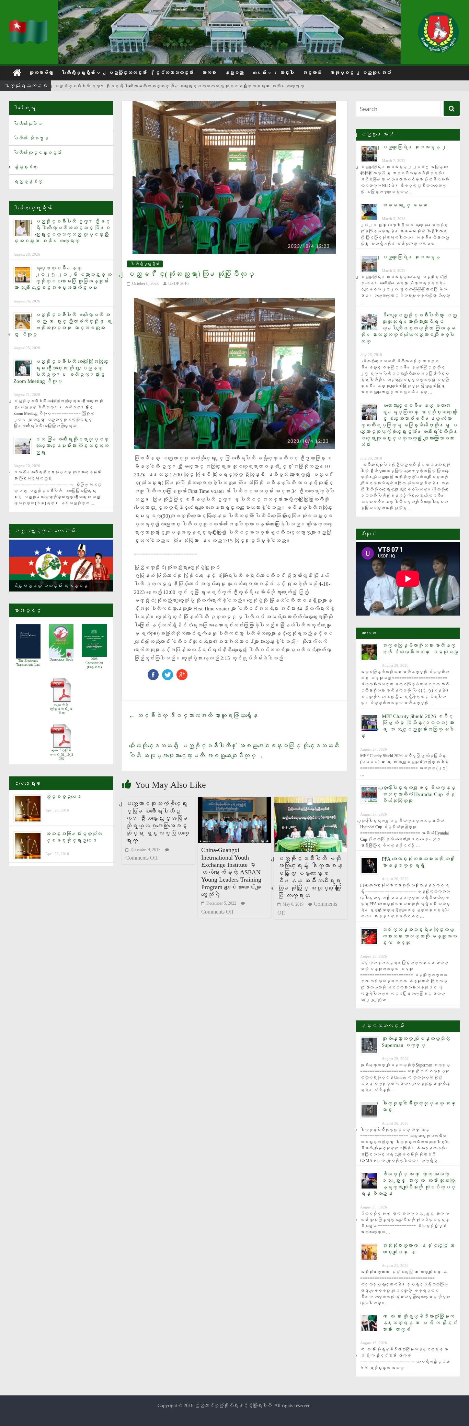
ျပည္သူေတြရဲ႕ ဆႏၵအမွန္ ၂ (414, 147)
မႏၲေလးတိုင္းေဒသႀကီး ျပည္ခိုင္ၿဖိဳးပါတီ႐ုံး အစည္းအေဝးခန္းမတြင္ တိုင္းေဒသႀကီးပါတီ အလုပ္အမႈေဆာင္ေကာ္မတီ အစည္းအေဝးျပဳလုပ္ (234, 750)
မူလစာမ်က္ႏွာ (41, 72)
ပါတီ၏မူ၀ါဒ (27, 123)
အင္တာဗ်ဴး (311, 72)
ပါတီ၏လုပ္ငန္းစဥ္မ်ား (37, 152)
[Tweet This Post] (167, 672)
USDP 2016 (178, 283)
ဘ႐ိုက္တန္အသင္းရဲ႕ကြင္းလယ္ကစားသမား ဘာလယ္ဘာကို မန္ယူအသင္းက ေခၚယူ (419, 936)
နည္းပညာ (233, 72)
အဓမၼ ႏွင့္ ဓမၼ (404, 205)
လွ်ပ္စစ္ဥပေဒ (63, 796)
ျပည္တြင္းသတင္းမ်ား (127, 72)
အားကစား (209, 72)
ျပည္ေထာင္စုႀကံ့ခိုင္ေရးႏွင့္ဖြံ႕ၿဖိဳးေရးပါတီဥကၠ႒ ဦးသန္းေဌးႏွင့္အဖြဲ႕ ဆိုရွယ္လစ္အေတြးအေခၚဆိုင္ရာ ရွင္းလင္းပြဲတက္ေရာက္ (157, 822)
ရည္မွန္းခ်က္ (27, 181)
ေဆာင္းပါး (286, 72)
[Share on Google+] (181, 672)
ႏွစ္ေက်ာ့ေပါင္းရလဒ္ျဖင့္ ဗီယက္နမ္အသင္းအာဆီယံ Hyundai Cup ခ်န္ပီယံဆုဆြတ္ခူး (418, 794)
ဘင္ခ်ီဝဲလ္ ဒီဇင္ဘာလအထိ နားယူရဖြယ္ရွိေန (193, 715)
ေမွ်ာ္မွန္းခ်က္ (25, 167)
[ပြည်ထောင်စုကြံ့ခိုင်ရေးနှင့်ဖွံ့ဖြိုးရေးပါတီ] (29, 24)
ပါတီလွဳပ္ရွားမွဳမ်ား (78, 73)
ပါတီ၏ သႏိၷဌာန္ (30, 138)
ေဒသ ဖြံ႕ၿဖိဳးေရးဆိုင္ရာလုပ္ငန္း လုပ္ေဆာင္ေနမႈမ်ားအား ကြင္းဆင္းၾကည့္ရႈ (71, 445)
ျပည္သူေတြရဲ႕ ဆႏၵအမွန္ (411, 257)
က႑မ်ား (259, 73)
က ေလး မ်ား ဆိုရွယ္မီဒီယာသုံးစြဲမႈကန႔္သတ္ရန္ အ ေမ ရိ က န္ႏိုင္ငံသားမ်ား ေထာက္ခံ (419, 1323)
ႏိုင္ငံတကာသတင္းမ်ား (174, 72)
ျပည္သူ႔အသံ (376, 72)
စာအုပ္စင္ (342, 72)
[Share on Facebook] (153, 672)
